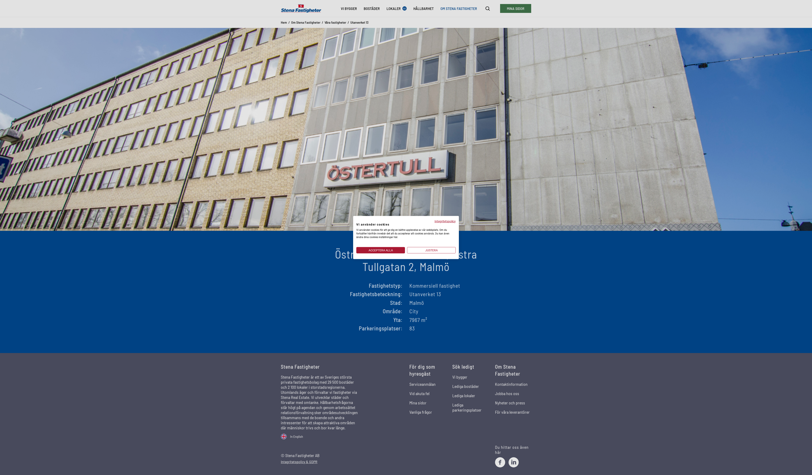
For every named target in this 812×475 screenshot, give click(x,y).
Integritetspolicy (445, 221)
